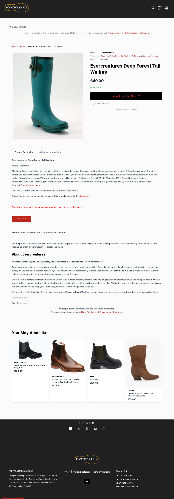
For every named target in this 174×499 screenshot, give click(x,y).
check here (84, 196)
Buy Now (21, 218)
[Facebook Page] (87, 481)
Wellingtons (136, 56)
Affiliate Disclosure (81, 472)
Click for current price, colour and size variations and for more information (47, 207)
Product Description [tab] (24, 152)
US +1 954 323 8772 (124, 483)
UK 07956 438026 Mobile (127, 479)
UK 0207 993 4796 (124, 475)
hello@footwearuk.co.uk (127, 487)
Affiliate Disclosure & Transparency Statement (128, 33)
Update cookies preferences (12, 498)
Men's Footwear (113, 56)
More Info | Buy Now (124, 96)
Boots (22, 46)
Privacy (67, 472)
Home (14, 46)
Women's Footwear (150, 56)
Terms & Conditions (101, 472)
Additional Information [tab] (50, 152)
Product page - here (30, 185)
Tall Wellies (125, 56)
